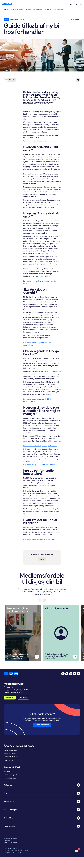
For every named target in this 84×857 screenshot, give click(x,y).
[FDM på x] (66, 673)
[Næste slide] (44, 600)
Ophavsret (7, 840)
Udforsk (13, 9)
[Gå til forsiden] (7, 4)
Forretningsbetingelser (10, 842)
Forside (6, 9)
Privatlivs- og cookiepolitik (12, 838)
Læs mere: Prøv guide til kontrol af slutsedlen (40, 464)
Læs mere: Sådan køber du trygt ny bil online (40, 539)
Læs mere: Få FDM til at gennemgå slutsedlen (40, 446)
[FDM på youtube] (78, 673)
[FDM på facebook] (63, 673)
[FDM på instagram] (70, 673)
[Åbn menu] (80, 3)
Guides (21, 9)
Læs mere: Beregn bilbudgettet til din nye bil (40, 141)
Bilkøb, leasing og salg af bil (34, 9)
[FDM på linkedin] (74, 673)
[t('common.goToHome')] (11, 673)
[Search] (75, 3)
